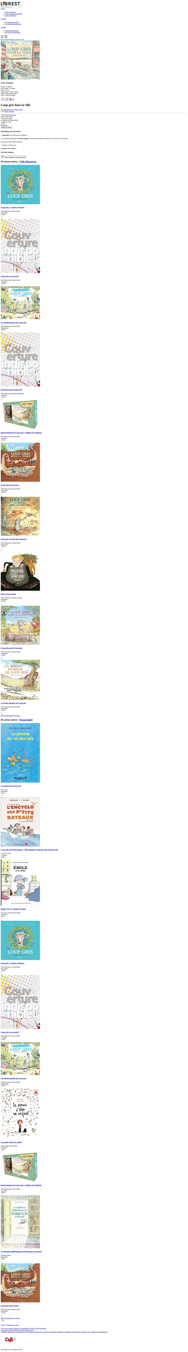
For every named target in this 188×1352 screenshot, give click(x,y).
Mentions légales (71, 1332)
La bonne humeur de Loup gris (13, 703)
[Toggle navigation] (21, 5)
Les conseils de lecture (12, 22)
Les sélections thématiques (13, 24)
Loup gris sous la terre (10, 485)
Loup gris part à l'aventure (12, 648)
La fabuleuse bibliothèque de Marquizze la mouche (21, 1252)
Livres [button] (3, 9)
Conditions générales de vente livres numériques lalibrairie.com (46, 1332)
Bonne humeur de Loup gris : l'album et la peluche (21, 433)
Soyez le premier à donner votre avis (14, 157)
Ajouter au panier (6, 127)
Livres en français (10, 12)
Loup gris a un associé (10, 276)
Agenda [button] (3, 27)
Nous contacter (81, 1332)
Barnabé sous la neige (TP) (11, 390)
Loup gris (13, 115)
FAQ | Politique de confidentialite (97, 1332)
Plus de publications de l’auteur (10, 715)
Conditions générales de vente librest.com (13, 1332)
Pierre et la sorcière (8, 594)
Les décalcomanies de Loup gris (13, 323)
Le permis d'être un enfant (11, 1142)
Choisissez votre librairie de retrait (23, 1328)
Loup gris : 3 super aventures (12, 207)
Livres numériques (10, 15)
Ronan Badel (18, 109)
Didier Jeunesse (9, 111)
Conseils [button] (3, 19)
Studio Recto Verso (13, 1325)
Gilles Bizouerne (8, 109)
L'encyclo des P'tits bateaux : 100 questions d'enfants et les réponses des (29, 850)
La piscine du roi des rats (11, 786)
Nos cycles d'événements (12, 32)
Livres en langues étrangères (13, 14)
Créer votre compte (7, 1328)
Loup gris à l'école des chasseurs (13, 539)
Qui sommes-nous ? (28, 1330)
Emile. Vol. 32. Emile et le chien (13, 909)
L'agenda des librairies (12, 31)
